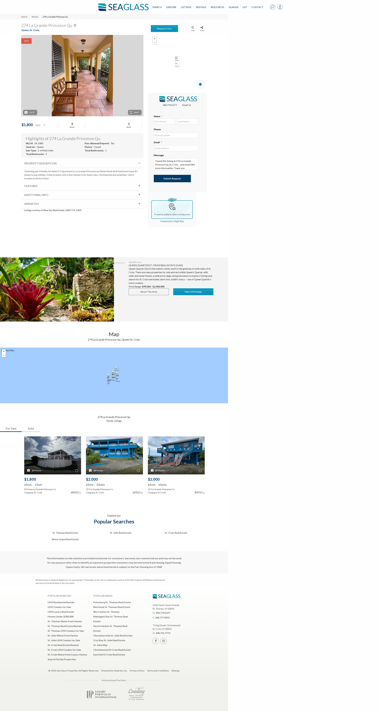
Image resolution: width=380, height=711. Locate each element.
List (245, 7)
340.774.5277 (170, 105)
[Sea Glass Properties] (123, 4)
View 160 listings (193, 291)
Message (159, 155)
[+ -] (177, 61)
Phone (157, 129)
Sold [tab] (31, 428)
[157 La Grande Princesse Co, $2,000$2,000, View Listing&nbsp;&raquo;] (117, 376)
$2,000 (92, 479)
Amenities (31, 203)
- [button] (154, 42)
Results (35, 17)
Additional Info (36, 195)
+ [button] (154, 39)
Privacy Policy (137, 670)
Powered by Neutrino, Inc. (114, 670)
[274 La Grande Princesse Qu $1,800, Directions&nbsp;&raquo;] (177, 61)
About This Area (148, 291)
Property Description (40, 163)
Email (158, 142)
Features (30, 186)
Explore (171, 7)
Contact (257, 7)
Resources (217, 7)
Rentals (201, 7)
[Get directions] (200, 84)
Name (158, 116)
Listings (186, 7)
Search (157, 7)
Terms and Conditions (158, 670)
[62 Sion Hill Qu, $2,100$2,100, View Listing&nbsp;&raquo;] (109, 379)
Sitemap (175, 670)
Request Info (164, 28)
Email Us (186, 105)
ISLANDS (233, 7)
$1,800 (30, 479)
